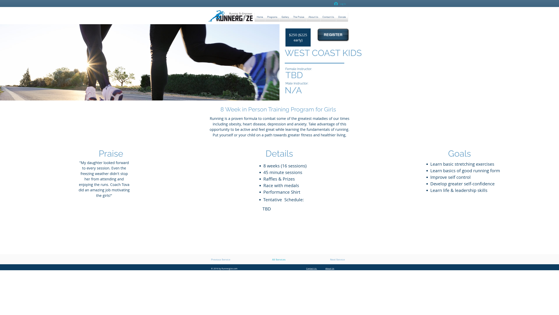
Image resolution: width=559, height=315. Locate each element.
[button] (298, 17)
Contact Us (311, 268)
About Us (329, 268)
